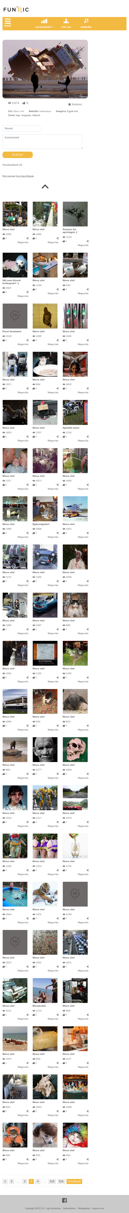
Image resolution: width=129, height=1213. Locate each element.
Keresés (86, 27)
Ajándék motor (71, 427)
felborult (36, 115)
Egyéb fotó (72, 111)
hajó (18, 115)
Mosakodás (39, 1005)
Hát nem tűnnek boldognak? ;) (12, 282)
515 (52, 1181)
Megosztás (23, 242)
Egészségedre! (41, 524)
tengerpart (26, 115)
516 (61, 1181)
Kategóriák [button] (43, 27)
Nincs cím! (9, 229)
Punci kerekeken (12, 331)
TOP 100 (66, 27)
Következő (74, 1181)
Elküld (17, 154)
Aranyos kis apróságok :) (70, 231)
